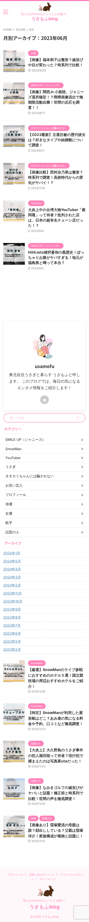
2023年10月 (12, 601)
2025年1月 (11, 553)
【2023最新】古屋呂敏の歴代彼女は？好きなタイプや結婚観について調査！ (57, 139)
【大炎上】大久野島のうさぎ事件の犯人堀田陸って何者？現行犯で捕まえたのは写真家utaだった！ (55, 755)
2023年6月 (12, 633)
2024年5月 (12, 561)
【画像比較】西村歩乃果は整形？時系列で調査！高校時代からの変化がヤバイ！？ (55, 177)
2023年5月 (12, 641)
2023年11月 (12, 593)
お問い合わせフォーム (42, 874)
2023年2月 (12, 649)
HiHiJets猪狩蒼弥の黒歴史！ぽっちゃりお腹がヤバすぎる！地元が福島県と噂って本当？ (56, 257)
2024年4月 (12, 569)
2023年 (20, 29)
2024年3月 (12, 577)
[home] (44, 399)
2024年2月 (12, 585)
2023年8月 (12, 617)
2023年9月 (12, 609)
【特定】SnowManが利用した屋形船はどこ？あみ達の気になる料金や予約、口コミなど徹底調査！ (55, 718)
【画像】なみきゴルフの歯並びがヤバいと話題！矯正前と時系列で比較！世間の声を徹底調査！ (55, 793)
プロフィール (15, 874)
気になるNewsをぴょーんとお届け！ (44, 900)
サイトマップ (47, 879)
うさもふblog (44, 18)
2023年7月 (12, 625)
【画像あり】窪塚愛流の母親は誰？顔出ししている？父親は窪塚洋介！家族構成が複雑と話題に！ (55, 830)
